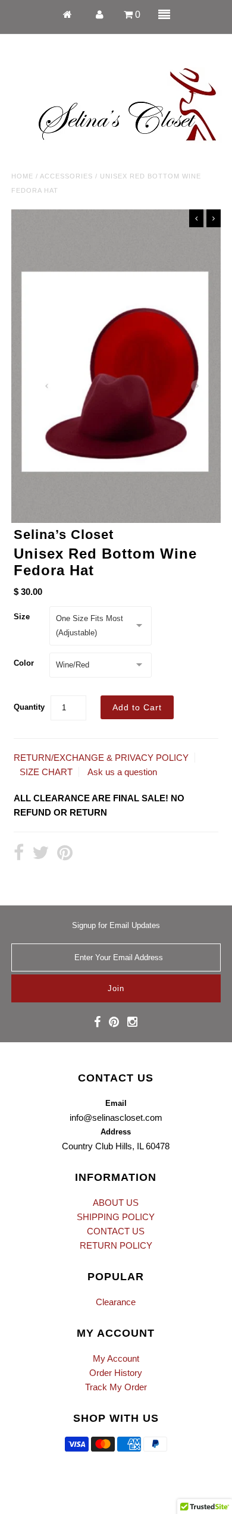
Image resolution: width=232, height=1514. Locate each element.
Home (22, 176)
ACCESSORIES (66, 176)
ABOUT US (116, 1203)
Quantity (29, 707)
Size (22, 616)
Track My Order (116, 1387)
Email (116, 1103)
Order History (115, 1373)
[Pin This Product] (65, 854)
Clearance (116, 1302)
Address (116, 1131)
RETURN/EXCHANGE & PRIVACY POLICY (101, 758)
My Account (116, 1358)
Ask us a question (122, 772)
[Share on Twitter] (40, 854)
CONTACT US (116, 1231)
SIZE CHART (46, 772)
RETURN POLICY (116, 1245)
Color (24, 663)
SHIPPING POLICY (116, 1217)
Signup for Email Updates (116, 925)
